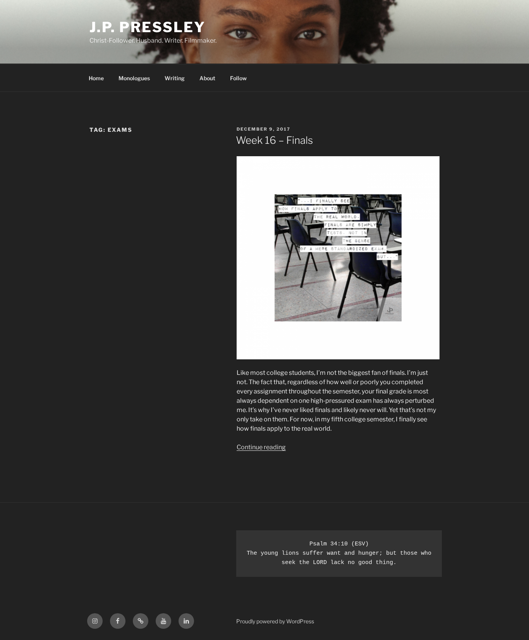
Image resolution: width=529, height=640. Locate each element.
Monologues (134, 78)
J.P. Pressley (147, 27)
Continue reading (261, 447)
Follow (238, 78)
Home (96, 78)
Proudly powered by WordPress (275, 621)
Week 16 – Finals (274, 140)
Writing (175, 78)
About (207, 78)
